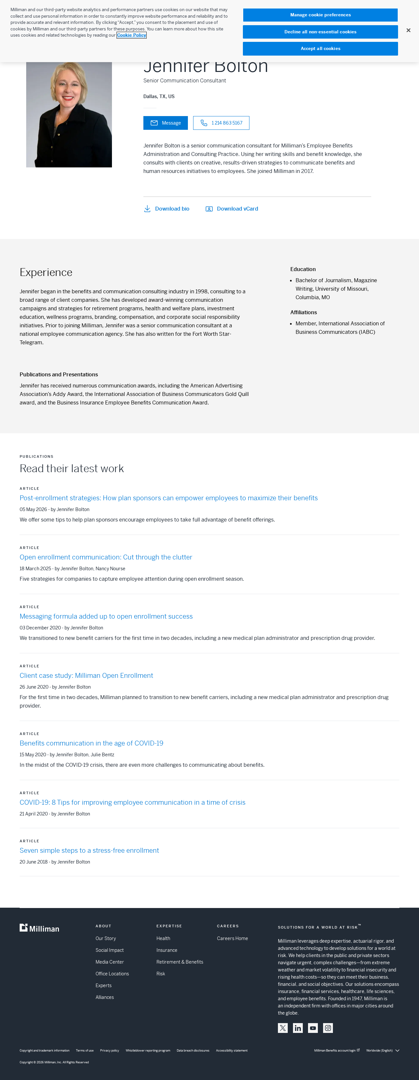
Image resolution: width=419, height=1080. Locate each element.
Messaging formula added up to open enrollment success (106, 616)
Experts (104, 985)
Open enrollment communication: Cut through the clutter (106, 557)
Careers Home (232, 938)
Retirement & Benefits (179, 962)
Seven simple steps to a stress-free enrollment (89, 851)
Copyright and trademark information (44, 1051)
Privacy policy (109, 1051)
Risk (160, 974)
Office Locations (112, 974)
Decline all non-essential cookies (320, 32)
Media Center (110, 962)
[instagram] (328, 1028)
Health (163, 938)
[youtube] (313, 1028)
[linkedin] (298, 1028)
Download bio (172, 208)
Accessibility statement (231, 1051)
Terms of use (85, 1051)
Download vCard (237, 208)
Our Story (106, 938)
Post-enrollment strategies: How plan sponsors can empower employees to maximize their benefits (169, 498)
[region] (209, 31)
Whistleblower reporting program (148, 1051)
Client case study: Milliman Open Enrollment (86, 676)
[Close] (408, 30)
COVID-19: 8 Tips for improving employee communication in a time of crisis (133, 802)
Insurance (166, 950)
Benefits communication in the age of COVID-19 (91, 743)
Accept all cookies (320, 48)
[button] (283, 1028)
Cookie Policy (131, 35)
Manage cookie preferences (320, 15)
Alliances (105, 997)
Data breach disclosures (193, 1051)
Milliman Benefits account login (334, 1051)
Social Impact (110, 950)
